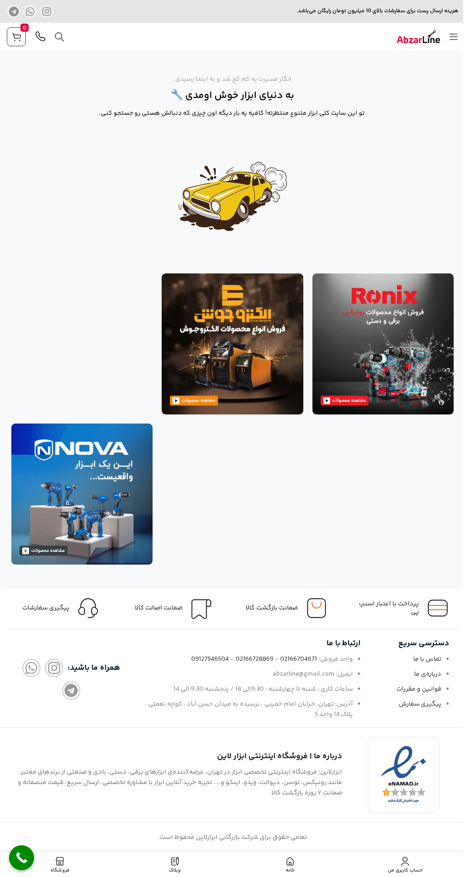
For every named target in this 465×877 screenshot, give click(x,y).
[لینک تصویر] (383, 344)
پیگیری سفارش (420, 704)
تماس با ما (427, 659)
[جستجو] (59, 37)
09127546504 (210, 659)
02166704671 (298, 659)
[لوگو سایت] (418, 37)
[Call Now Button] (21, 857)
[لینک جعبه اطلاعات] (63, 608)
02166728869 (254, 659)
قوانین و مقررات (418, 689)
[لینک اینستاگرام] (46, 11)
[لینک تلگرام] (13, 11)
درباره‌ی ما (427, 674)
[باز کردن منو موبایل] (454, 37)
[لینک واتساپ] (30, 11)
